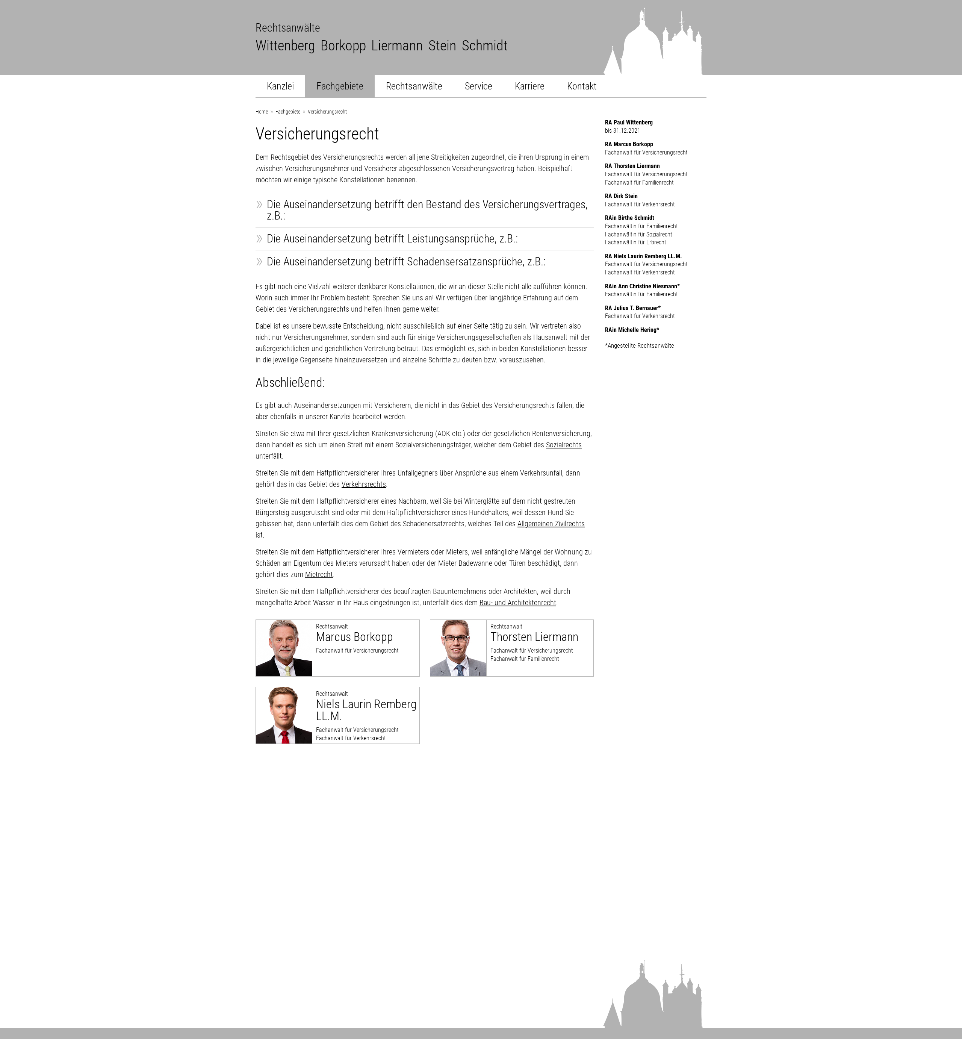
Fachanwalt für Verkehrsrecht (640, 200)
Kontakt (582, 86)
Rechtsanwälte (414, 86)
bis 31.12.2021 (629, 126)
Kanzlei (280, 86)
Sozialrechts (564, 444)
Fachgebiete (339, 86)
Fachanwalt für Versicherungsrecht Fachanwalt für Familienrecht (534, 642)
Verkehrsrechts (364, 484)
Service (478, 86)
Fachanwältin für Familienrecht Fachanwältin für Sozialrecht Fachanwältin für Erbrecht (641, 230)
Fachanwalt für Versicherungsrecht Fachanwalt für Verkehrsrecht (366, 716)
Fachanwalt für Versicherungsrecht (357, 638)
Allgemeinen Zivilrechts (551, 523)
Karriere (530, 86)
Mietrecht (319, 574)
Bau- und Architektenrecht (517, 602)
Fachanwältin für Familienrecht (642, 290)
